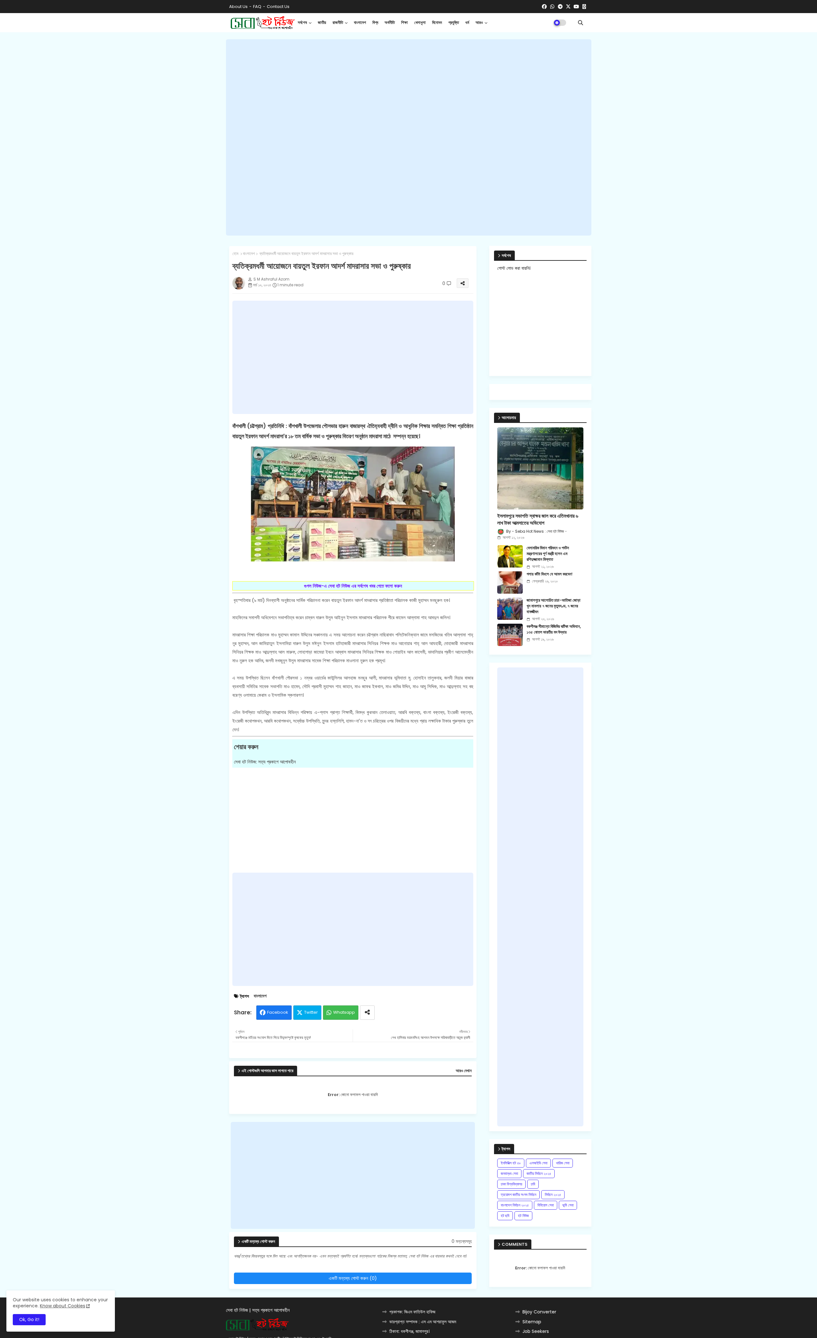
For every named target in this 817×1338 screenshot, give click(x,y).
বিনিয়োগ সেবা (545, 1205)
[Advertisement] (409, 137)
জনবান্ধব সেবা (509, 1173)
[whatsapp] (552, 6)
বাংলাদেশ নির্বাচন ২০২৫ (515, 1205)
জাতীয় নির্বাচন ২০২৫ (539, 1173)
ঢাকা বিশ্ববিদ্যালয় (511, 1184)
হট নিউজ (523, 1215)
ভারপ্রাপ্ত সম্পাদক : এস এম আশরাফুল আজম (422, 1322)
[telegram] (560, 6)
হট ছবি (505, 1215)
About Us (238, 7)
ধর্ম (467, 22)
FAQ (257, 7)
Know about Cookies (62, 1306)
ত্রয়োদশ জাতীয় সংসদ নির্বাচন (518, 1194)
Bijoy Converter (539, 1312)
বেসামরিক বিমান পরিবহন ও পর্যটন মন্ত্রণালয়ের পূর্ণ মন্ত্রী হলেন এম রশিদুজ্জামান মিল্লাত (548, 553)
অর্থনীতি (390, 22)
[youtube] (576, 6)
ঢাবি (533, 1184)
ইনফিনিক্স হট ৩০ (511, 1163)
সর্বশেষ (302, 22)
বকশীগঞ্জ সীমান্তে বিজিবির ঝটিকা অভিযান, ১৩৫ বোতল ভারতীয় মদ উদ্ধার (554, 629)
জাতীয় (322, 22)
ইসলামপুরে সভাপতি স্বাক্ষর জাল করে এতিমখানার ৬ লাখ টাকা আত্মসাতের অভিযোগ (537, 520)
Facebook (277, 1012)
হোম (235, 254)
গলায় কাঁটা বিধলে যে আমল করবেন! (550, 574)
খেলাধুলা (420, 22)
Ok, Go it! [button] (29, 1319)
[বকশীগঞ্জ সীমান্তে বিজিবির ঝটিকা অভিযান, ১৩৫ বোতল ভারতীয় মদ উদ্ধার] (510, 635)
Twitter (311, 1012)
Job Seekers (535, 1331)
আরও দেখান (464, 1071)
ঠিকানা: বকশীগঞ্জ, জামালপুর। (409, 1331)
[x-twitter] (568, 6)
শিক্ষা (404, 22)
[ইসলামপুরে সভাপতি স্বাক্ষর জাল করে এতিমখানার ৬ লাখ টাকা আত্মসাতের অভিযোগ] (540, 468)
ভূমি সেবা (567, 1205)
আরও (479, 22)
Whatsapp (344, 1012)
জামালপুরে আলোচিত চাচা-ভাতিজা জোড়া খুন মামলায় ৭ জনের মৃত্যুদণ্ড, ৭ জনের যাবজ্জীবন (554, 606)
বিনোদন (437, 22)
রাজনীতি (338, 22)
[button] (580, 22)
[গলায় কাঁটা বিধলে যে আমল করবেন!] (510, 582)
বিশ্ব (375, 22)
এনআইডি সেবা (538, 1163)
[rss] (584, 6)
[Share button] (367, 1012)
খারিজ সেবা (562, 1163)
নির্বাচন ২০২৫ (553, 1194)
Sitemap (531, 1322)
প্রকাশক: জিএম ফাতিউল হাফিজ (412, 1312)
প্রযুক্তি (453, 22)
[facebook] (544, 6)
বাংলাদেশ (360, 22)
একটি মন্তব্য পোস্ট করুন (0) (353, 1278)
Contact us (278, 7)
